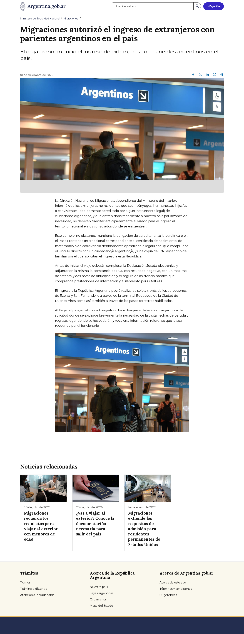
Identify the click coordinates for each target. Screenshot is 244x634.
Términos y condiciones (176, 588)
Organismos (98, 599)
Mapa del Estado (101, 605)
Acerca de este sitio (173, 582)
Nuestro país (99, 587)
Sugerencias (168, 595)
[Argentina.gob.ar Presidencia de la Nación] (43, 6)
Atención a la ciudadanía (37, 595)
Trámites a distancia (33, 588)
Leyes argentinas (101, 593)
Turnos (25, 582)
